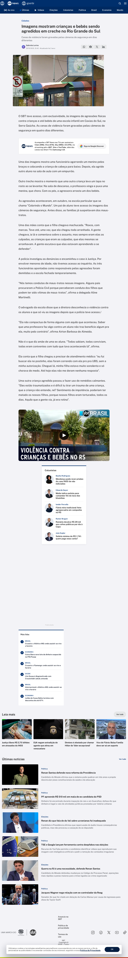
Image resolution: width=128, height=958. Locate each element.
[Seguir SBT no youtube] (117, 932)
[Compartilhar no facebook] (91, 47)
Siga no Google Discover (94, 146)
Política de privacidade (63, 926)
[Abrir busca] (119, 3)
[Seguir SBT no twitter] (109, 932)
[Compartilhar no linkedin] (103, 47)
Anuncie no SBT (63, 918)
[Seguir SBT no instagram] (93, 932)
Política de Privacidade (90, 950)
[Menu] (125, 3)
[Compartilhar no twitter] (97, 47)
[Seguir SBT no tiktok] (125, 932)
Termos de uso (63, 935)
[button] (17, 736)
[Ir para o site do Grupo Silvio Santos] (14, 932)
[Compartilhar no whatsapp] (84, 47)
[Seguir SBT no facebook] (101, 932)
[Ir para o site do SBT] (33, 932)
